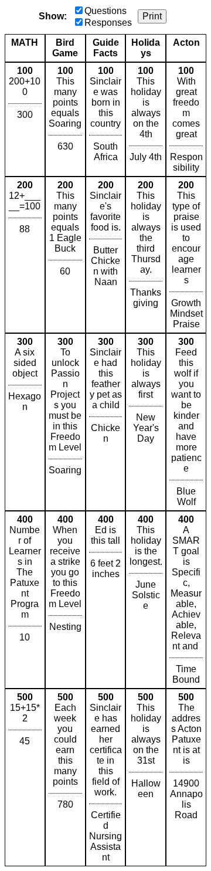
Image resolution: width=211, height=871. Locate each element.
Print (152, 16)
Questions (105, 11)
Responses (108, 23)
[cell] (25, 119)
